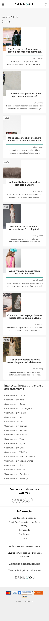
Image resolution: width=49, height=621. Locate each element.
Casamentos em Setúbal (15, 413)
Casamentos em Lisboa (14, 395)
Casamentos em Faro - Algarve (18, 408)
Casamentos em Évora (14, 448)
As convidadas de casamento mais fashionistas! (24, 272)
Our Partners (24, 534)
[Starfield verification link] (26, 592)
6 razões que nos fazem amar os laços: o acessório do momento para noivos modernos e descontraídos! (24, 50)
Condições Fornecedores (24, 518)
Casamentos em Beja (13, 465)
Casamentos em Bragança (16, 478)
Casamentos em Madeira (15, 435)
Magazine (6, 17)
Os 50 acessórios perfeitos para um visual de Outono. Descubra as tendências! (24, 139)
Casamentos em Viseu (14, 439)
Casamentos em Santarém (16, 430)
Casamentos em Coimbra (15, 426)
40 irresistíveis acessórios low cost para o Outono (24, 183)
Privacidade (24, 530)
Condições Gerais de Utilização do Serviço (24, 524)
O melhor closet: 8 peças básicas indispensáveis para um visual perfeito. (24, 317)
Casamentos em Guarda (15, 470)
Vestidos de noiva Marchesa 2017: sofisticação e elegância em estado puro (24, 228)
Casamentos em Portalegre (16, 474)
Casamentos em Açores (15, 443)
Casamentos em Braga (14, 404)
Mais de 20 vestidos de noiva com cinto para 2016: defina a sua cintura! (24, 361)
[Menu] (3, 4)
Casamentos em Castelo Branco (18, 461)
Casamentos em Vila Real (15, 452)
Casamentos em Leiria (14, 422)
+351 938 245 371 (33, 570)
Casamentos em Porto (14, 400)
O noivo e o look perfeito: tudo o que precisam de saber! (25, 94)
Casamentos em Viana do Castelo (19, 456)
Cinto (15, 17)
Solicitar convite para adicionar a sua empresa (25, 554)
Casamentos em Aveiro (14, 417)
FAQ (25, 538)
